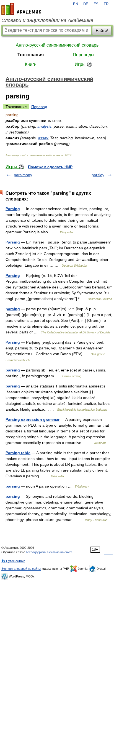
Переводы (83, 54)
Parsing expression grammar (32, 419)
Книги (31, 64)
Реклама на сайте (59, 552)
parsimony (23, 175)
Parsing (13, 209)
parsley (98, 175)
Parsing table (18, 453)
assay (43, 138)
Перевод (39, 107)
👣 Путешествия (13, 561)
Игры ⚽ (83, 64)
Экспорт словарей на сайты (21, 568)
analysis (44, 126)
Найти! (102, 30)
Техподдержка (36, 552)
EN (75, 4)
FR (106, 4)
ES (96, 4)
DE (85, 4)
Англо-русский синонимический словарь (57, 45)
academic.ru (21, 9)
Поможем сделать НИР (50, 167)
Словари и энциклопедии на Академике (47, 20)
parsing (13, 309)
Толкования (30, 54)
